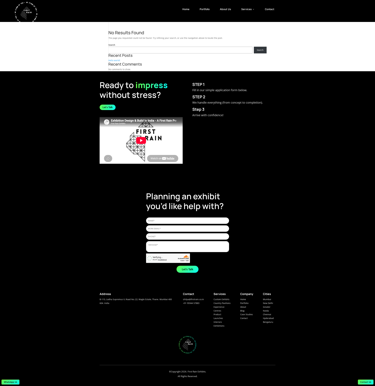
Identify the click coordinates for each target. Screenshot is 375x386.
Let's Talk (108, 107)
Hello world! (114, 60)
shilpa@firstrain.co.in (193, 299)
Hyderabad (268, 318)
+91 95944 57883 (191, 303)
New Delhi (268, 303)
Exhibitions (219, 325)
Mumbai (267, 299)
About (243, 307)
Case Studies (246, 314)
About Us (225, 9)
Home (185, 9)
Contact (269, 9)
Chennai (267, 314)
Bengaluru (268, 322)
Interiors (218, 322)
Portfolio (205, 9)
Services (248, 9)
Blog (242, 310)
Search (111, 44)
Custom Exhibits (221, 299)
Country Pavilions (222, 303)
